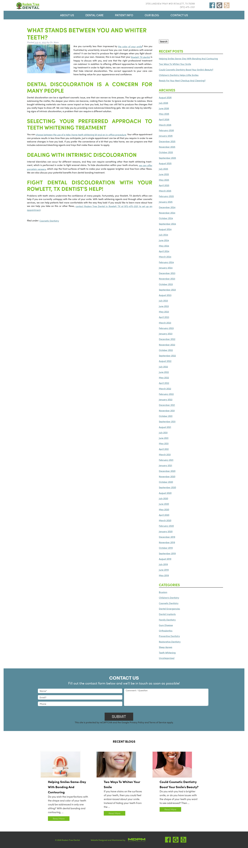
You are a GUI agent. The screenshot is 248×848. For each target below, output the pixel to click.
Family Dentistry (167, 619)
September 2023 (167, 289)
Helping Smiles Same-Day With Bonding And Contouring (188, 58)
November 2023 (167, 278)
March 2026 (165, 124)
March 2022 (165, 388)
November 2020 (167, 476)
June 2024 (164, 240)
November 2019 (167, 542)
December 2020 (167, 471)
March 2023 (165, 322)
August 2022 (165, 361)
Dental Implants (167, 614)
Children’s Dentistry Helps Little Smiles (178, 75)
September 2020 (167, 487)
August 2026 (165, 97)
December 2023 (167, 273)
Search (163, 41)
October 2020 (166, 482)
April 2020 (164, 515)
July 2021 (163, 432)
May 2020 (164, 509)
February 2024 (166, 262)
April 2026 (164, 119)
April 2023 (164, 317)
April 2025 (164, 185)
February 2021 (166, 460)
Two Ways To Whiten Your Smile (175, 64)
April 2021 (164, 449)
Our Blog (152, 15)
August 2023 (165, 295)
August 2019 (165, 558)
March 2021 (165, 454)
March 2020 (165, 520)
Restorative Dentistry (170, 641)
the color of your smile (130, 46)
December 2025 (167, 141)
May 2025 (164, 179)
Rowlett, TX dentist (140, 57)
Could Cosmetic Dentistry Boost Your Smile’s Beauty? (186, 69)
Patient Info (124, 15)
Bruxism (163, 592)
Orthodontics (165, 630)
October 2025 (166, 152)
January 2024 (166, 267)
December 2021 (167, 405)
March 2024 (165, 256)
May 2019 (164, 575)
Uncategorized (166, 658)
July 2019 (163, 564)
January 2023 (165, 333)
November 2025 (167, 146)
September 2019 (167, 553)
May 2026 (164, 114)
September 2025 (167, 157)
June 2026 (164, 108)
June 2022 (164, 372)
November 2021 (167, 410)
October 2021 (166, 416)
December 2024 (167, 207)
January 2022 (165, 399)
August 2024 (165, 229)
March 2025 (165, 190)
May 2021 (164, 443)
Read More (59, 818)
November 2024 (167, 212)
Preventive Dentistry (169, 636)
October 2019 (166, 548)
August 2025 (165, 163)
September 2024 (167, 223)
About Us (67, 15)
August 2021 (165, 427)
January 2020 (166, 531)
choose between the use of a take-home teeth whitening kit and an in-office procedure (81, 134)
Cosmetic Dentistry (49, 220)
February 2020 (166, 526)
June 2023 (164, 306)
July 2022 (163, 366)
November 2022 (167, 344)
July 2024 (163, 234)
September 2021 (167, 421)
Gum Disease (166, 625)
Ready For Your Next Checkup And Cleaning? (182, 80)
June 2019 (164, 570)
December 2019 (167, 536)
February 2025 (166, 196)
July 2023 (163, 300)
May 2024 (164, 245)
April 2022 (164, 383)
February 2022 (166, 394)
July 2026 (163, 103)
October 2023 (166, 284)
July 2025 (163, 168)
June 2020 (164, 504)
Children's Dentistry (169, 597)
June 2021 (163, 438)
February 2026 (166, 130)
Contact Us (179, 15)
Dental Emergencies (169, 608)
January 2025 (166, 201)
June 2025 (164, 174)
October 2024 (166, 218)
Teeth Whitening (167, 652)
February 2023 (166, 328)
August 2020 (165, 493)
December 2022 (167, 339)
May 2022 (164, 377)
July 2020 (163, 498)
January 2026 (166, 136)
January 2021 (165, 465)
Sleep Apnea (165, 647)
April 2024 (164, 251)
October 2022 (166, 350)
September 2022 (167, 355)
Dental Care (94, 15)
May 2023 (164, 311)
